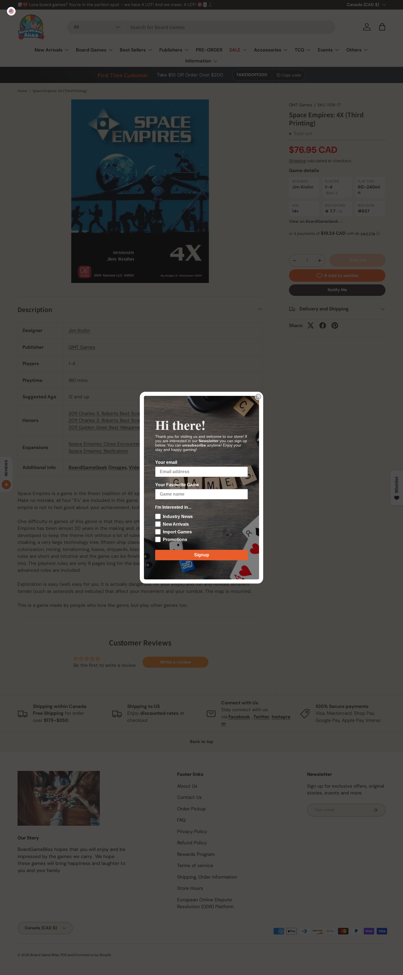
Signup (201, 555)
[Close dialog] (258, 396)
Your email (166, 462)
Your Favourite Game (177, 484)
